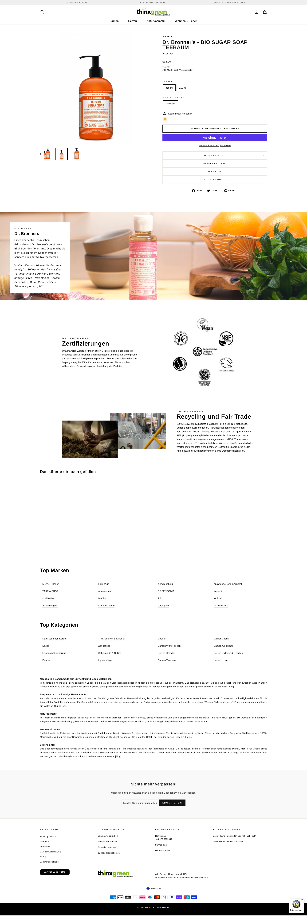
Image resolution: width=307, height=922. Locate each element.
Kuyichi (218, 591)
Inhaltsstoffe (214, 163)
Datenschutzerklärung (50, 852)
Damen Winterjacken (169, 645)
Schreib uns (161, 845)
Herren (132, 21)
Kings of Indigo (106, 605)
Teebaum (170, 103)
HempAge (103, 584)
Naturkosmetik (156, 21)
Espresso (47, 660)
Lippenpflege (105, 660)
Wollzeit (218, 598)
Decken (162, 638)
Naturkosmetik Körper (54, 638)
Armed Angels (50, 605)
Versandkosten (186, 70)
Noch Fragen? (215, 179)
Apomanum (104, 591)
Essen (45, 645)
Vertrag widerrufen (55, 872)
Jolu (160, 598)
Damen (114, 21)
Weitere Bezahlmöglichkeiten (215, 145)
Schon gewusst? (48, 836)
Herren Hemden (166, 653)
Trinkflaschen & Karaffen (111, 638)
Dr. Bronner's (221, 605)
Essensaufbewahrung (54, 653)
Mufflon (102, 598)
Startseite (167, 36)
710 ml (182, 87)
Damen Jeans (221, 638)
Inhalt (167, 81)
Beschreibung (215, 155)
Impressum (45, 846)
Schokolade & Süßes (110, 653)
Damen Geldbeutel (224, 645)
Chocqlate (163, 605)
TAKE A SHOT (50, 591)
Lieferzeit (215, 171)
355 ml (169, 87)
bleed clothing (165, 584)
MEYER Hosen (50, 584)
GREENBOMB (166, 591)
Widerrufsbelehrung (49, 862)
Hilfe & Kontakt (162, 850)
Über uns (44, 841)
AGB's (43, 856)
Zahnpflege (104, 645)
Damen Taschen (167, 660)
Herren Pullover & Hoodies (228, 653)
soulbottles (48, 598)
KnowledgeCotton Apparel (228, 584)
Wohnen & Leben (186, 21)
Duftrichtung (173, 97)
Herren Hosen (221, 660)
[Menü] (302, 900)
